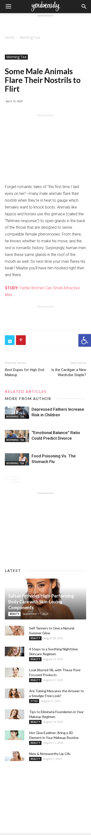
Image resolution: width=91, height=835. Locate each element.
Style (34, 701)
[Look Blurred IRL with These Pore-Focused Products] (14, 672)
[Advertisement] (45, 24)
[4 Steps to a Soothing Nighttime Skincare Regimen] (14, 651)
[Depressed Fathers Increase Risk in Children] (17, 413)
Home (10, 37)
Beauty (14, 614)
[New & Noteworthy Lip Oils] (14, 756)
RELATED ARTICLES (26, 391)
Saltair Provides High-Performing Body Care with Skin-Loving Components (41, 601)
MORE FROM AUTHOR (28, 398)
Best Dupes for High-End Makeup (24, 372)
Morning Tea (30, 37)
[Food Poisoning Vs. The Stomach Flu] (17, 459)
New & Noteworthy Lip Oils (50, 754)
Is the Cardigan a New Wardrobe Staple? (68, 372)
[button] (84, 340)
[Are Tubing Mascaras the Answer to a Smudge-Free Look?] (14, 693)
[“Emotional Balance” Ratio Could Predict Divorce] (17, 436)
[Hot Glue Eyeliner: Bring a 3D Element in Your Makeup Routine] (14, 735)
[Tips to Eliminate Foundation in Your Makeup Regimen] (14, 714)
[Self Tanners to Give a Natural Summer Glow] (14, 630)
